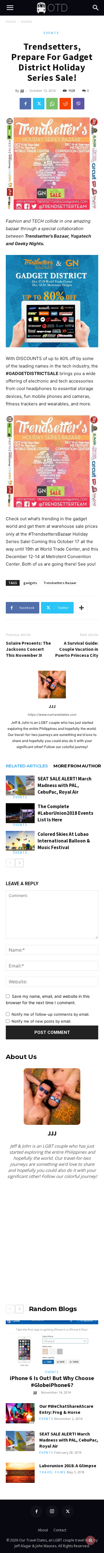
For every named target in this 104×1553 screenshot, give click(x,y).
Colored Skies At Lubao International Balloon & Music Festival (64, 841)
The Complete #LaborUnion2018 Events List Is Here (65, 813)
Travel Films (52, 1472)
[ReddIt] (65, 103)
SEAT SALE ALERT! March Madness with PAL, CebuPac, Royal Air (65, 785)
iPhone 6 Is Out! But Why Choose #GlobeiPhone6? (52, 1381)
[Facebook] (25, 103)
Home (11, 21)
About (43, 1530)
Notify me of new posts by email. (41, 1021)
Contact (59, 1530)
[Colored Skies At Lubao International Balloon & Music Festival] (20, 841)
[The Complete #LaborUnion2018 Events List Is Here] (20, 813)
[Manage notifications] (90, 1540)
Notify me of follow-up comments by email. (51, 1014)
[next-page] (19, 863)
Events (26, 21)
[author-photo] (52, 698)
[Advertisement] (52, 1241)
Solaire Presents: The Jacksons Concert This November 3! (28, 649)
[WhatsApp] (52, 103)
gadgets (30, 583)
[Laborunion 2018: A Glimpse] (20, 1473)
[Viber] (78, 103)
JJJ (22, 90)
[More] (81, 608)
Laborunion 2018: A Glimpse (67, 1465)
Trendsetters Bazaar (60, 583)
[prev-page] (10, 863)
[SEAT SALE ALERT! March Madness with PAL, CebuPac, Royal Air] (20, 785)
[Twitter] (38, 103)
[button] (10, 8)
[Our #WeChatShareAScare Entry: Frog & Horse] (20, 1413)
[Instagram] (52, 1511)
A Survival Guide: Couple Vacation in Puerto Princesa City (76, 649)
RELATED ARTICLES (27, 766)
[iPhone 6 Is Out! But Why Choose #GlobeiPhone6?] (52, 1343)
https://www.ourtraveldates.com (52, 715)
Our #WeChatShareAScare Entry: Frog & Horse (66, 1409)
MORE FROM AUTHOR (77, 766)
